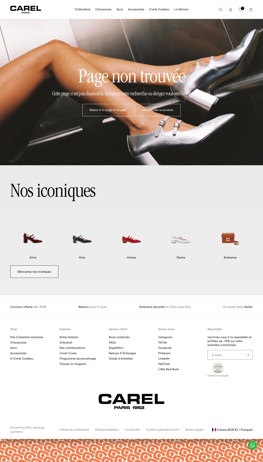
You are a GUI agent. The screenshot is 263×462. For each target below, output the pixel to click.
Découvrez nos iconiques (34, 271)
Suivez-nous (166, 329)
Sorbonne (230, 257)
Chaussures (18, 342)
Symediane (16, 431)
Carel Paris (19, 427)
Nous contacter (119, 337)
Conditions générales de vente (162, 429)
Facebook (165, 347)
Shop (13, 329)
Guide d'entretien (121, 358)
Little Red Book (168, 369)
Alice (33, 257)
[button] (82, 9)
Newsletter (215, 329)
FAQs (112, 342)
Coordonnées (132, 429)
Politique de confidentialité (74, 429)
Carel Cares (68, 353)
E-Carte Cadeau (21, 358)
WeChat (164, 363)
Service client (118, 329)
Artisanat (66, 342)
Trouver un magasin (73, 363)
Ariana (131, 257)
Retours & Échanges (122, 353)
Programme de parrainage (78, 358)
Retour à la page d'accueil (108, 110)
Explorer (65, 329)
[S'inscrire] (248, 355)
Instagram (165, 337)
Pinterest (164, 353)
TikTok (162, 342)
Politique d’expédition (107, 429)
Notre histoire (69, 337)
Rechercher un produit (158, 110)
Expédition (116, 347)
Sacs (13, 347)
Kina (82, 257)
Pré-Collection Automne (26, 337)
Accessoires (18, 353)
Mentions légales (194, 429)
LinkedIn (164, 358)
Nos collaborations (72, 347)
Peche (181, 257)
